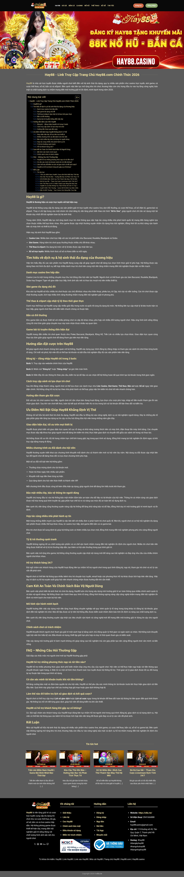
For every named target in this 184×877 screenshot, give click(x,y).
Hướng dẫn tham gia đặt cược (47, 129)
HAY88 (57, 6)
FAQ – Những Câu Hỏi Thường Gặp (45, 157)
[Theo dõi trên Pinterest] (38, 844)
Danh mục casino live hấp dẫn (47, 109)
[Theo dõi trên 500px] (44, 844)
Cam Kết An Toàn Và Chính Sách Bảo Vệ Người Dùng (51, 149)
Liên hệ (66, 817)
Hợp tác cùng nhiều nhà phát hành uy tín (51, 142)
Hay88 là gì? (37, 104)
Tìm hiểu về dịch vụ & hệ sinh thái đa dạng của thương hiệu (54, 107)
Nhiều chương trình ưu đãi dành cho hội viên (52, 137)
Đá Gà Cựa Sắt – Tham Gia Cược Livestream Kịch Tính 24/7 (59, 181)
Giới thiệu (67, 813)
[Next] (158, 772)
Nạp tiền (100, 821)
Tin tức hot (40, 172)
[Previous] (26, 772)
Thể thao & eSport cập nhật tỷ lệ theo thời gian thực (54, 114)
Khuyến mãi (102, 835)
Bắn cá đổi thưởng (43, 116)
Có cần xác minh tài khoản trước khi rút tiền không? (54, 162)
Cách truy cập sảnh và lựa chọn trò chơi (50, 127)
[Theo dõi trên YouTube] (41, 844)
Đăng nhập (101, 817)
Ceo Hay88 (67, 821)
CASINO (79, 6)
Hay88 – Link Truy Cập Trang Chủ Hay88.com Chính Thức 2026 (54, 101)
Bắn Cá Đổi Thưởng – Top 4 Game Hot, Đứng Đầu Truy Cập (58, 190)
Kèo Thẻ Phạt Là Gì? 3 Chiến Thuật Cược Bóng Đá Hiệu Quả (58, 183)
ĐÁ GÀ (64, 6)
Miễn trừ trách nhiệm (72, 835)
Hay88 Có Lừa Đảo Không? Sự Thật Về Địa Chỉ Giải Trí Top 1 (58, 186)
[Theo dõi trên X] (35, 844)
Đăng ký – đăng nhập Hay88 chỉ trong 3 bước (52, 124)
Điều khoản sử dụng (72, 830)
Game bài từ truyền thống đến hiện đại (50, 119)
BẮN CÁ (72, 6)
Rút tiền (100, 826)
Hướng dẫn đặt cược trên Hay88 (44, 122)
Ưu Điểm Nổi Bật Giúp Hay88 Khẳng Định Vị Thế (50, 132)
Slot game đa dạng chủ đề (46, 112)
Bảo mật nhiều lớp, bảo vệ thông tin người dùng (53, 139)
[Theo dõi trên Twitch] (48, 844)
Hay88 (29, 83)
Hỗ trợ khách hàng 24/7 (45, 147)
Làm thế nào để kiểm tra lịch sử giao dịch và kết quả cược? (57, 164)
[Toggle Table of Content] (76, 97)
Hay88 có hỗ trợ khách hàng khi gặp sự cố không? (54, 167)
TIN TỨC (111, 6)
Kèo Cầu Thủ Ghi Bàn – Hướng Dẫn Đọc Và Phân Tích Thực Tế (59, 177)
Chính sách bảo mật (71, 826)
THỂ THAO (95, 6)
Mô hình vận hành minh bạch (47, 152)
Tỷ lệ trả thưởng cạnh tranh (46, 144)
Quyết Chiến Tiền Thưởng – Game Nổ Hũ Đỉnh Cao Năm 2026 (59, 188)
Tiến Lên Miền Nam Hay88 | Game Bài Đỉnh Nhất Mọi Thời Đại (59, 174)
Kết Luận (36, 170)
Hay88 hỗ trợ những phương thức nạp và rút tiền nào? (55, 160)
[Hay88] (38, 6)
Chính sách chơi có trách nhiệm (47, 154)
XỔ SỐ (103, 6)
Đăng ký (100, 813)
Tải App (100, 830)
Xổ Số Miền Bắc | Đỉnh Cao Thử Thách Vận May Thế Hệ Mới (58, 179)
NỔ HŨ (86, 6)
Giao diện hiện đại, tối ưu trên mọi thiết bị (51, 134)
